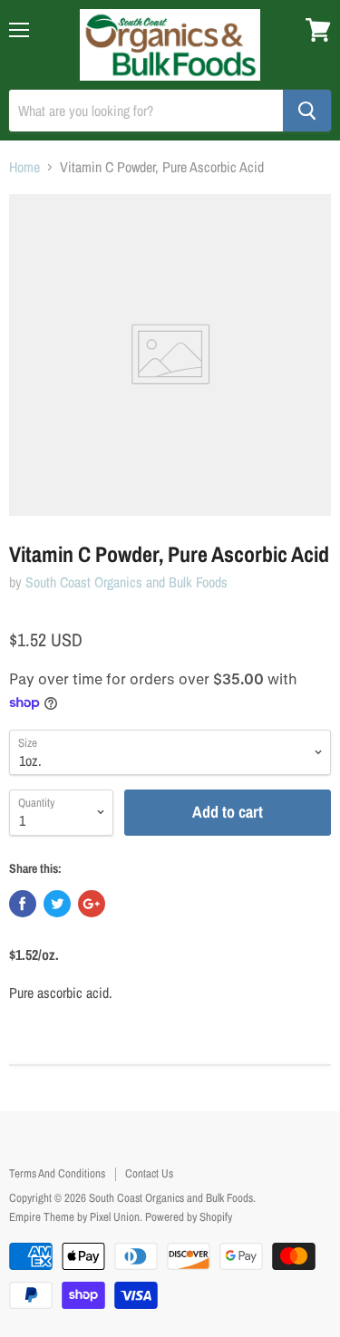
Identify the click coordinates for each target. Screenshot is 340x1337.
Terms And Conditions (57, 1173)
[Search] (307, 110)
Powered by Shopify (188, 1217)
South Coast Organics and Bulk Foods (126, 582)
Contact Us (149, 1173)
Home (24, 167)
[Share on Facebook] (22, 903)
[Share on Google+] (91, 903)
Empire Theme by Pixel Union (74, 1217)
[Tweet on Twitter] (57, 903)
